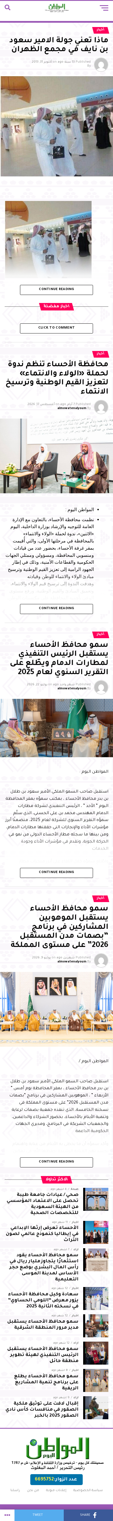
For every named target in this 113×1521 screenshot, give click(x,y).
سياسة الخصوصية (88, 1491)
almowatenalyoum (71, 408)
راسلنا (15, 1491)
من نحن (33, 1491)
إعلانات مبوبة (56, 1491)
